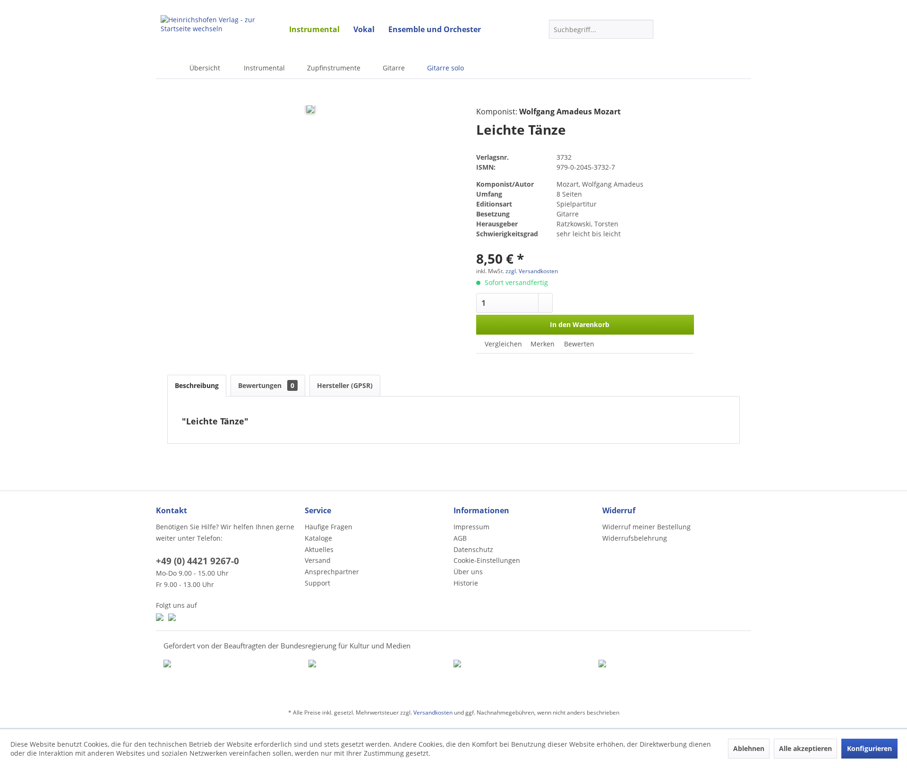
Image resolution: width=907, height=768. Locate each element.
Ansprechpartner (332, 571)
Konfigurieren (869, 748)
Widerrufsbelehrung (634, 538)
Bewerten (578, 343)
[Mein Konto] (687, 29)
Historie (466, 582)
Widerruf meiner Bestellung (646, 526)
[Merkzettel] (669, 31)
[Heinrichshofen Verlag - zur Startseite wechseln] (218, 28)
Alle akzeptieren (805, 748)
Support (317, 582)
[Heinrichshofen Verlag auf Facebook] (159, 617)
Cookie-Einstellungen (487, 560)
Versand (318, 560)
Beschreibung (197, 385)
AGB (460, 538)
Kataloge (318, 538)
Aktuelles (319, 549)
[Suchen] (644, 29)
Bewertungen (266, 385)
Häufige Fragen (328, 526)
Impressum (471, 526)
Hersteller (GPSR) (345, 385)
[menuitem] (314, 29)
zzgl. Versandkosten (531, 271)
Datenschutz (473, 549)
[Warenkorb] (711, 29)
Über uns (468, 571)
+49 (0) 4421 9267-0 (197, 561)
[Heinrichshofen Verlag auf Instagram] (172, 617)
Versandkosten (433, 712)
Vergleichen (502, 343)
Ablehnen (748, 748)
